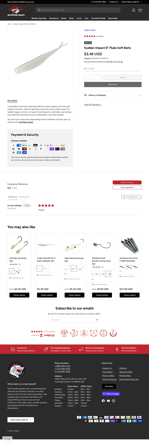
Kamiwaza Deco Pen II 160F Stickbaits (129, 259)
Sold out (122, 77)
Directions (109, 386)
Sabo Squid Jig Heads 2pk (74, 259)
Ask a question (127, 187)
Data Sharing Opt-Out (129, 379)
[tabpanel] (40, 114)
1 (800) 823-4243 (62, 366)
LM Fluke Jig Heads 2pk (17, 259)
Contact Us (113, 2)
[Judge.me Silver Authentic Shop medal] (93, 333)
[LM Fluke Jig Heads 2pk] (19, 245)
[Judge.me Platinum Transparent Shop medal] (74, 333)
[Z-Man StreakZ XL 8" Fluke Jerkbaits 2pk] (47, 245)
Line (86, 18)
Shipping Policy (126, 372)
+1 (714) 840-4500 (98, 2)
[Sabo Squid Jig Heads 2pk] (75, 245)
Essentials (113, 18)
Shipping (87, 58)
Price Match (107, 372)
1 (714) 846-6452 (62, 368)
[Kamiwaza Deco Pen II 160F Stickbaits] (130, 245)
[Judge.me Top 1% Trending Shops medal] (103, 333)
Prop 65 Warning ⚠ (92, 104)
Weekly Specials (38, 18)
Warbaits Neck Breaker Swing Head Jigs (101, 261)
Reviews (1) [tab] (12, 197)
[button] (140, 10)
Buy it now (113, 84)
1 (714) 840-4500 (62, 371)
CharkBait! (16, 431)
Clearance (54, 18)
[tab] (12, 100)
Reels (63, 18)
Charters (123, 368)
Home (9, 24)
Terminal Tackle (98, 18)
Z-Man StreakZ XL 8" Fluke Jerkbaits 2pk (46, 259)
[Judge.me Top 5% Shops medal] (113, 333)
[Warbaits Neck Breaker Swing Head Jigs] (102, 245)
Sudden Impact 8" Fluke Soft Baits (24, 24)
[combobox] (78, 10)
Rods (71, 18)
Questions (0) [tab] (24, 197)
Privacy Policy (108, 375)
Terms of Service (109, 379)
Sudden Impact (89, 30)
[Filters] (124, 197)
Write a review (127, 182)
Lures (79, 18)
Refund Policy (125, 375)
